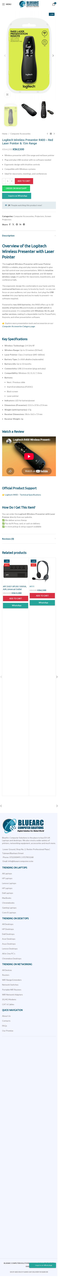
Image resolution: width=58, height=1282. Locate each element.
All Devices (7, 970)
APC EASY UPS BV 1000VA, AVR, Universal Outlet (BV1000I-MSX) (14, 589)
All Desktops (7, 924)
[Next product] (54, 133)
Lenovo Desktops (10, 948)
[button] (5, 55)
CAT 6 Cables (8, 1004)
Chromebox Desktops (11, 958)
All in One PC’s (8, 953)
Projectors (39, 216)
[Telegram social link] (24, 224)
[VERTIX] (15, 806)
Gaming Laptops (9, 907)
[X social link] (13, 224)
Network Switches (10, 984)
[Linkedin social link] (20, 224)
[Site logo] (29, 4)
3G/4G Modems (9, 999)
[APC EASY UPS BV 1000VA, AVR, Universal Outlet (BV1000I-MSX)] (15, 571)
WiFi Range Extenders (12, 980)
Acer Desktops (8, 939)
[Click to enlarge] (7, 94)
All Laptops (7, 873)
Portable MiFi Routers (11, 989)
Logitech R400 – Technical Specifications (23, 495)
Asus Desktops (9, 944)
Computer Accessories (20, 133)
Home (4, 133)
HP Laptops (7, 878)
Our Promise (7, 1030)
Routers (5, 975)
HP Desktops (8, 929)
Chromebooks (8, 903)
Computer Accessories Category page (18, 326)
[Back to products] (51, 133)
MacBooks (6, 898)
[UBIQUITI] (42, 806)
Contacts (6, 1021)
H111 (32, 586)
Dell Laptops (7, 893)
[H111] (42, 571)
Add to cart (24, 181)
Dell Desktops (8, 934)
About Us (6, 1016)
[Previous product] (47, 133)
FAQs (4, 1025)
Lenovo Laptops (9, 883)
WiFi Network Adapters (12, 994)
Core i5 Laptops (9, 912)
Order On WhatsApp (16, 188)
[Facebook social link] (9, 224)
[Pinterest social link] (17, 224)
